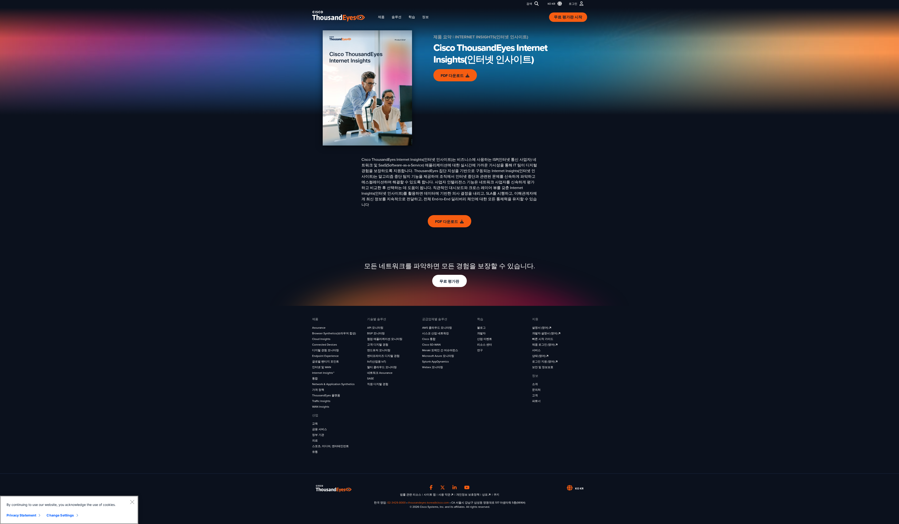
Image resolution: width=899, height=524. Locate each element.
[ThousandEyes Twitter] (442, 488)
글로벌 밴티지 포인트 (325, 361)
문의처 (536, 389)
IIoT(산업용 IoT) (376, 361)
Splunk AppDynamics (435, 361)
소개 (535, 384)
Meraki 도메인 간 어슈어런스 (440, 350)
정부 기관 (318, 435)
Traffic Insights (321, 401)
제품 (381, 17)
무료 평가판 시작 (568, 17)
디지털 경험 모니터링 (325, 350)
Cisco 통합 (429, 339)
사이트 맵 (430, 494)
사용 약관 (444, 494)
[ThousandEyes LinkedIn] (454, 488)
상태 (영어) (539, 356)
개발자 (481, 333)
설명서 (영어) (540, 327)
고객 (535, 395)
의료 (315, 440)
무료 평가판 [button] (449, 281)
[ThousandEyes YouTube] (467, 488)
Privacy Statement (21, 515)
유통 (315, 451)
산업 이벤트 (484, 339)
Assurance (319, 327)
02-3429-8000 (396, 502)
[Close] (132, 502)
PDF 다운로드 (452, 75)
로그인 (573, 3)
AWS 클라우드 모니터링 (437, 327)
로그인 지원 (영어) (543, 361)
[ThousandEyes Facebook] (431, 488)
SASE (370, 378)
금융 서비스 (319, 429)
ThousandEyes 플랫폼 (326, 395)
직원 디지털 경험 (377, 384)
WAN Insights (320, 406)
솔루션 (396, 17)
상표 (485, 494)
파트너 (536, 401)
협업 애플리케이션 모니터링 (384, 339)
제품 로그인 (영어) (543, 344)
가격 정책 (318, 389)
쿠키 (496, 494)
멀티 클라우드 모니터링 (382, 367)
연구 (480, 350)
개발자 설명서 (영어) (545, 333)
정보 (425, 17)
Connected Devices (324, 344)
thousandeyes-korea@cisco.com (428, 502)
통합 (315, 378)
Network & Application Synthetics (333, 384)
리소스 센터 (484, 344)
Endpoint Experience (325, 356)
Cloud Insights (321, 339)
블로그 (481, 327)
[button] (554, 4)
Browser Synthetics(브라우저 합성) (334, 333)
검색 (529, 3)
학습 (411, 17)
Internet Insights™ (323, 372)
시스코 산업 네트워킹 (435, 333)
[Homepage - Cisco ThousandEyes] (343, 16)
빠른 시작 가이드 (542, 339)
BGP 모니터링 (376, 333)
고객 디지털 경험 (377, 344)
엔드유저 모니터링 (378, 350)
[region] (69, 510)
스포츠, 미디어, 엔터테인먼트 (330, 446)
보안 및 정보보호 (542, 367)
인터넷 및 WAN (321, 367)
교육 (315, 423)
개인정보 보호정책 (467, 494)
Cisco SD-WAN (431, 344)
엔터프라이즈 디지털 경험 (383, 356)
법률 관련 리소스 (410, 494)
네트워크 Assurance (380, 372)
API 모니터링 (375, 327)
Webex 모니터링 (432, 367)
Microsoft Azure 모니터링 (438, 356)
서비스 (536, 350)
